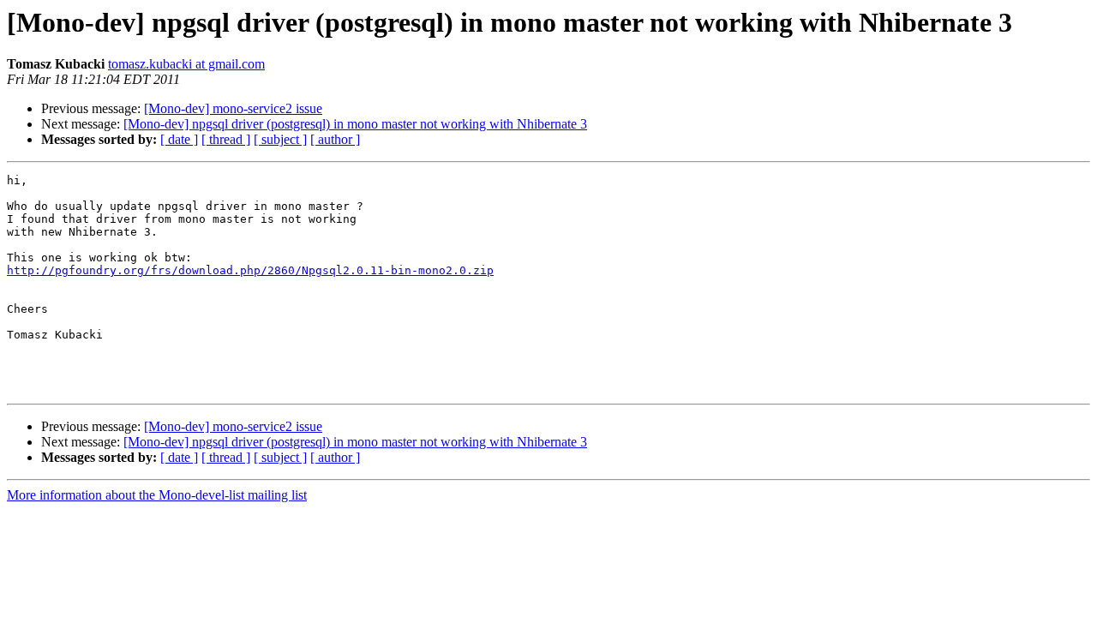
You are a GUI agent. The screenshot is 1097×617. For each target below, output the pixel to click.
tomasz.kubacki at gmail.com (186, 64)
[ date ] (179, 139)
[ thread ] (225, 139)
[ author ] (335, 139)
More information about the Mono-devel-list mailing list (157, 495)
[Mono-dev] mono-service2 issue (233, 108)
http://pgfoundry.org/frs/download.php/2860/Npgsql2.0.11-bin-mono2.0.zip (250, 270)
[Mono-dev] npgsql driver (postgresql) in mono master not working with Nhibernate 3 (355, 124)
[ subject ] (280, 139)
